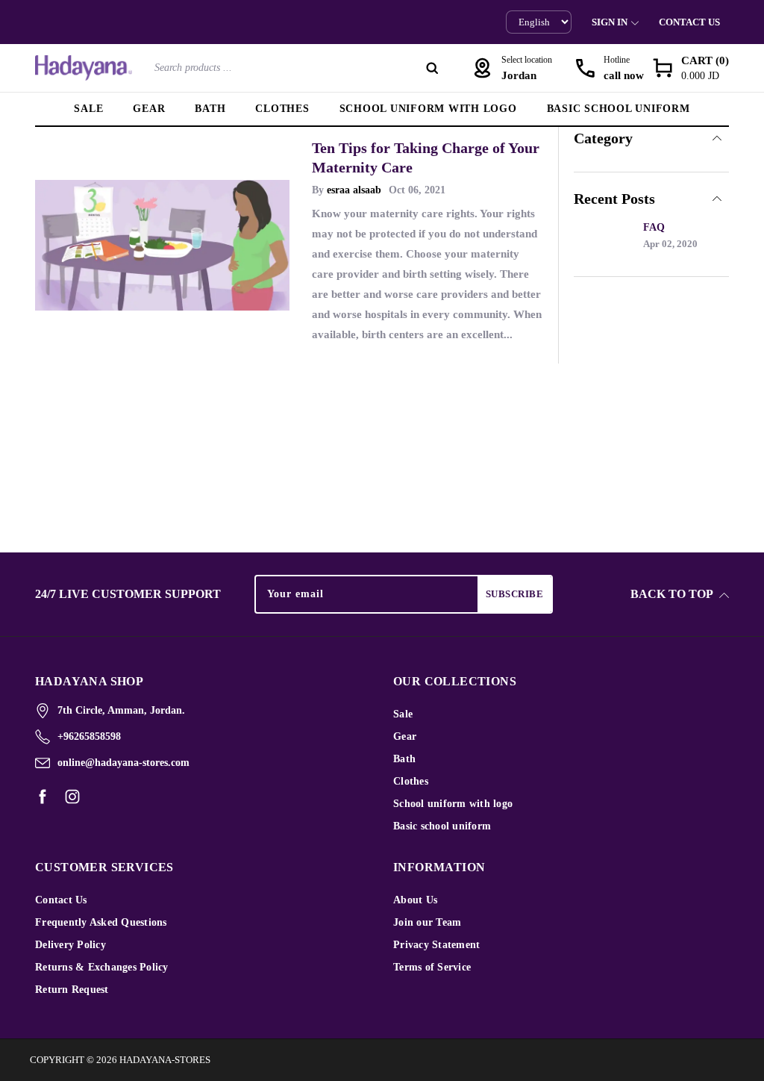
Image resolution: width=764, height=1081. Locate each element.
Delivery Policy (70, 944)
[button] (690, 68)
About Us (415, 900)
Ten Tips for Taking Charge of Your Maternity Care (425, 157)
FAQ (654, 227)
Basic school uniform (618, 108)
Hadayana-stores (164, 1059)
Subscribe (515, 593)
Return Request (72, 989)
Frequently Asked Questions (101, 922)
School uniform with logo (428, 108)
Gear (149, 108)
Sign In (609, 22)
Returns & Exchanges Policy (102, 967)
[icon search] (432, 68)
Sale (88, 108)
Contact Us (689, 22)
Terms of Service (432, 967)
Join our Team (427, 922)
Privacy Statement (436, 944)
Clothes (282, 108)
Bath (210, 108)
